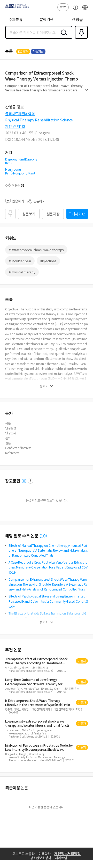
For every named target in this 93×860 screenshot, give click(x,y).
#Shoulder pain (20, 260)
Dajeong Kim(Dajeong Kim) (21, 161)
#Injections (48, 260)
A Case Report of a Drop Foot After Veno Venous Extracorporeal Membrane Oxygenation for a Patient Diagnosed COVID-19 (48, 567)
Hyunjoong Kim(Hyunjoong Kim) (20, 171)
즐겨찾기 (80, 38)
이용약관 (44, 853)
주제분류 (16, 19)
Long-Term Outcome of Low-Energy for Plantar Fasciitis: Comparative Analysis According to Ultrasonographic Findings (34, 681)
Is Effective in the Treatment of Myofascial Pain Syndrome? (37, 702)
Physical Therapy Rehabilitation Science (39, 119)
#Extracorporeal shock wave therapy (36, 249)
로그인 (63, 7)
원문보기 (28, 213)
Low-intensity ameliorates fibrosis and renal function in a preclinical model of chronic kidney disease (39, 723)
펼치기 (44, 386)
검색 (63, 36)
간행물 (77, 19)
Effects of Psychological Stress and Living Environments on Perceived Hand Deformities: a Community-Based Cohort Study (48, 601)
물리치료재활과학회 (20, 113)
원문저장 (53, 213)
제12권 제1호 (15, 126)
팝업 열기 (30, 481)
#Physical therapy (22, 271)
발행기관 (47, 19)
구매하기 (75, 213)
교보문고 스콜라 (23, 853)
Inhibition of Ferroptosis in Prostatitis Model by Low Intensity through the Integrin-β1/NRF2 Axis (39, 747)
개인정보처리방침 (67, 853)
